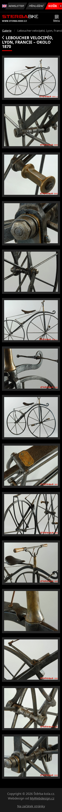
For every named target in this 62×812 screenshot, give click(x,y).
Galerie (6, 31)
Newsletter (16, 6)
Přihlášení (36, 6)
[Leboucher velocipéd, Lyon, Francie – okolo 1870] (31, 78)
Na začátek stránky (31, 806)
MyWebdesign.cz (42, 798)
